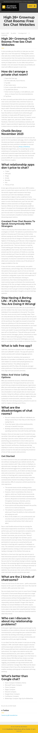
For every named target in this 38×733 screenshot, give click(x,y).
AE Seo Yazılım (15, 726)
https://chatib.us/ (24, 146)
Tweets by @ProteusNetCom (9, 715)
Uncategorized (22, 33)
